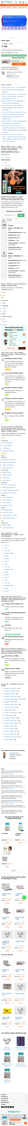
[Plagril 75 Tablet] (20, 934)
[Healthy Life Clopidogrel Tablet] (7, 934)
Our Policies (4, 1096)
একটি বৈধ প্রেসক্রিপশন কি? (11, 74)
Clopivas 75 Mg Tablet (11, 696)
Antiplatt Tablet (9, 726)
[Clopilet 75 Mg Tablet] (7, 886)
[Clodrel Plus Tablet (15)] (20, 1010)
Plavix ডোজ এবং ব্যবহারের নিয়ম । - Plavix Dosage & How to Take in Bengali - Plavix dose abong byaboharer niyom (14, 96)
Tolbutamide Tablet (7, 527)
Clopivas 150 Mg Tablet (11, 723)
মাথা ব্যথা (4, 311)
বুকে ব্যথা (4, 324)
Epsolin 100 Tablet (7, 468)
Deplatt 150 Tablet (10, 718)
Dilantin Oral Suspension (8, 462)
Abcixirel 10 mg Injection (9, 485)
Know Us (3, 1094)
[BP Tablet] (7, 826)
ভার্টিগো (3, 319)
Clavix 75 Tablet (9, 729)
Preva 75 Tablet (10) (10, 734)
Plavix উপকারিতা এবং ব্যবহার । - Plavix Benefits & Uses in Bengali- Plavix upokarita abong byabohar (14, 90)
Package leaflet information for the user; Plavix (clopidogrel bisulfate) (13, 773)
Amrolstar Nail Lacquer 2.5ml (10, 490)
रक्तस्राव (7, 545)
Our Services (4, 1098)
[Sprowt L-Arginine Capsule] (7, 850)
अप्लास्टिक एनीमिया (9, 553)
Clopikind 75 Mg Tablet (11, 737)
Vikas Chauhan (14, 753)
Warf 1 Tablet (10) (7, 500)
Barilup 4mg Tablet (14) (8, 487)
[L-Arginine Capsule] (20, 826)
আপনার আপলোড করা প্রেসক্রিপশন (12, 77)
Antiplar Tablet (9, 739)
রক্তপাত (4, 295)
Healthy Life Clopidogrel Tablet (13, 699)
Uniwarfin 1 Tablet (7, 505)
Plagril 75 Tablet (9, 702)
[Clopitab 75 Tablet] (7, 910)
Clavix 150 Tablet (9, 707)
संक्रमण (6, 556)
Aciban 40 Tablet (7, 475)
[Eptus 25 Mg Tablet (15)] (7, 1010)
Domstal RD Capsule (8, 451)
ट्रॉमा (6, 548)
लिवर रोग (7, 558)
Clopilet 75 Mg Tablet (11, 688)
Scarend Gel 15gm (7, 512)
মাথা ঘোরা (4, 308)
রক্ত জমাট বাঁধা (8, 165)
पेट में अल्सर (7, 550)
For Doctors (4, 1100)
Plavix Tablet (8, 710)
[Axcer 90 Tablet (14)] (7, 986)
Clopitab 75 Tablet (10, 694)
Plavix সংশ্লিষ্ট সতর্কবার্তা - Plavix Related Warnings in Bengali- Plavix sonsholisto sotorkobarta (12, 108)
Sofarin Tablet (6, 502)
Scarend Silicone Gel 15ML (9, 515)
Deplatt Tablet (9, 715)
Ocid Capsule (5, 448)
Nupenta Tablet (6, 472)
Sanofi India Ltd (14, 67)
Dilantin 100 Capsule (7, 465)
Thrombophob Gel (7, 510)
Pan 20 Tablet (6, 480)
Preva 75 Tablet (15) (10, 731)
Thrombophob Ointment (8, 518)
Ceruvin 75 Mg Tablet (10, 720)
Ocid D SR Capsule (7, 443)
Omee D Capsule (6, 445)
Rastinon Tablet (6, 525)
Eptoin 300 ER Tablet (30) (9, 459)
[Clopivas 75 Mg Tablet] (6, 61)
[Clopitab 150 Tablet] (20, 886)
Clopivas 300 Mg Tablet (11, 704)
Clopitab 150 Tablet (10, 691)
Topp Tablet (5, 477)
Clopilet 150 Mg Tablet (11, 712)
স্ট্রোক (6, 163)
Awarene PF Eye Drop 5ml (9, 493)
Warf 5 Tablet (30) (7, 497)
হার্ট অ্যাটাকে (7, 157)
